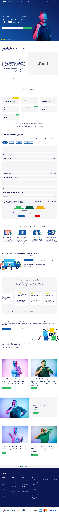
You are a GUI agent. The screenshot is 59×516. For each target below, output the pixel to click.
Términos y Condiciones (35, 479)
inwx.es (38, 504)
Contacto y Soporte (24, 489)
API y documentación (25, 491)
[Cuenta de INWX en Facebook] (49, 479)
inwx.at (30, 504)
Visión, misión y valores (25, 484)
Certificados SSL (14, 482)
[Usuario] (56, 2)
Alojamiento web (14, 479)
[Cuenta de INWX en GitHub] (51, 479)
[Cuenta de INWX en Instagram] (47, 479)
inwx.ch (34, 504)
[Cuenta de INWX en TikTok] (57, 479)
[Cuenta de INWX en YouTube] (55, 479)
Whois (3, 491)
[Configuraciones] (52, 2)
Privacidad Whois (4, 487)
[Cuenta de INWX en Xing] (43, 479)
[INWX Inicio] (4, 1)
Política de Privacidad (35, 482)
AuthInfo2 (3, 496)
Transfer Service (14, 489)
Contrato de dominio (34, 487)
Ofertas (3, 484)
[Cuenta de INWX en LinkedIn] (53, 479)
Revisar (23, 493)
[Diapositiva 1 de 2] (27, 308)
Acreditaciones (24, 482)
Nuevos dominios (4, 482)
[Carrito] (54, 2)
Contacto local (4, 489)
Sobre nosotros (24, 479)
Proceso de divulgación (35, 491)
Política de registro (34, 489)
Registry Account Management (16, 491)
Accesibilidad (33, 484)
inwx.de (25, 504)
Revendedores (14, 486)
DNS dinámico (4, 494)
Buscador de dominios (5, 479)
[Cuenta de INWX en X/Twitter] (45, 479)
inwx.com (21, 504)
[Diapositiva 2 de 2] (29, 308)
